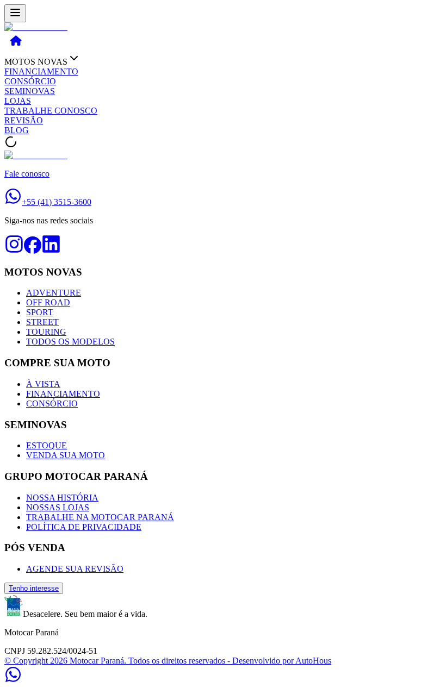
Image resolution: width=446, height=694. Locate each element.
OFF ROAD (48, 302)
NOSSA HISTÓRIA (62, 497)
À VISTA (43, 384)
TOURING (46, 331)
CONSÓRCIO (30, 81)
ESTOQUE (46, 445)
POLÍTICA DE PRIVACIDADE (83, 527)
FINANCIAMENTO (41, 71)
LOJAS (17, 100)
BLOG (16, 130)
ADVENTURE (53, 292)
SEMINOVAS (29, 91)
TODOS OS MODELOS (70, 341)
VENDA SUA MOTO (65, 455)
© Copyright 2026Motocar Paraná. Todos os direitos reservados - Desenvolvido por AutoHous (167, 660)
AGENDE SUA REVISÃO (74, 568)
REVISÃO (23, 120)
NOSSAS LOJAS (57, 507)
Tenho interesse (34, 588)
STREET (42, 322)
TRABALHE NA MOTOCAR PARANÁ (100, 517)
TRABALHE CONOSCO (50, 110)
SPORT (39, 312)
